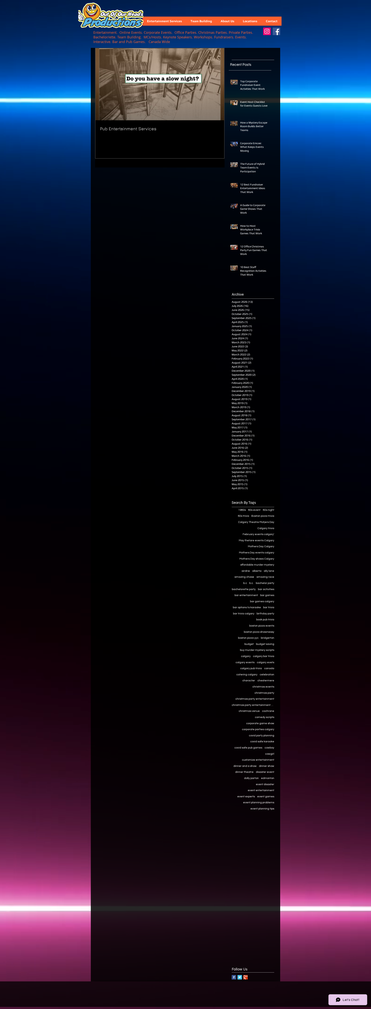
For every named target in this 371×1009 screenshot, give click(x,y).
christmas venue (249, 711)
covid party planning (261, 735)
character (248, 680)
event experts (246, 796)
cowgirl (269, 754)
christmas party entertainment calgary (253, 705)
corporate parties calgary (258, 729)
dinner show (266, 766)
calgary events (245, 662)
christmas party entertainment (254, 699)
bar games (267, 595)
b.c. (251, 583)
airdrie (246, 571)
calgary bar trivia (263, 656)
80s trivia (243, 516)
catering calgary (246, 674)
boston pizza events (261, 625)
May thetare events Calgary (256, 540)
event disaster (265, 784)
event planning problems (258, 802)
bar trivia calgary (243, 613)
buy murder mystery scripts (257, 650)
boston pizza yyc (248, 638)
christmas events (263, 686)
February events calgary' (258, 534)
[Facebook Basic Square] (234, 977)
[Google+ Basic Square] (245, 977)
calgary (246, 656)
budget (249, 644)
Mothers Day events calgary (256, 552)
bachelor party (265, 583)
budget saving (265, 644)
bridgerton (267, 638)
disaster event (265, 772)
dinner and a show (245, 766)
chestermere (265, 680)
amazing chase (244, 577)
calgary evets (265, 662)
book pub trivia (265, 619)
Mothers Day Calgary (261, 546)
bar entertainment (246, 595)
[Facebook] (276, 31)
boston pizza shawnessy (259, 632)
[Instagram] (267, 31)
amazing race (265, 577)
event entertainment (261, 790)
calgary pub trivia (251, 668)
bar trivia (268, 607)
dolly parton (251, 778)
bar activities (266, 589)
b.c (245, 583)
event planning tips (262, 808)
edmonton (267, 778)
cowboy (269, 747)
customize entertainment (258, 760)
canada (269, 668)
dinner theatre (244, 772)
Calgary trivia (265, 528)
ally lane (269, 571)
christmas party (264, 693)
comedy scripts (264, 717)
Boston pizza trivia (262, 516)
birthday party (265, 613)
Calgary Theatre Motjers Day (256, 522)
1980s (242, 510)
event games (265, 796)
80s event (254, 510)
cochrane (268, 711)
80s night (268, 510)
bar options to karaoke (247, 607)
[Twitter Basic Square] (239, 977)
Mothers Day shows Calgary (256, 558)
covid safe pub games (248, 747)
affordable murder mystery (257, 564)
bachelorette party (244, 589)
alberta (256, 571)
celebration (267, 674)
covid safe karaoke (262, 741)
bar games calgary (262, 601)
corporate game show (260, 723)
